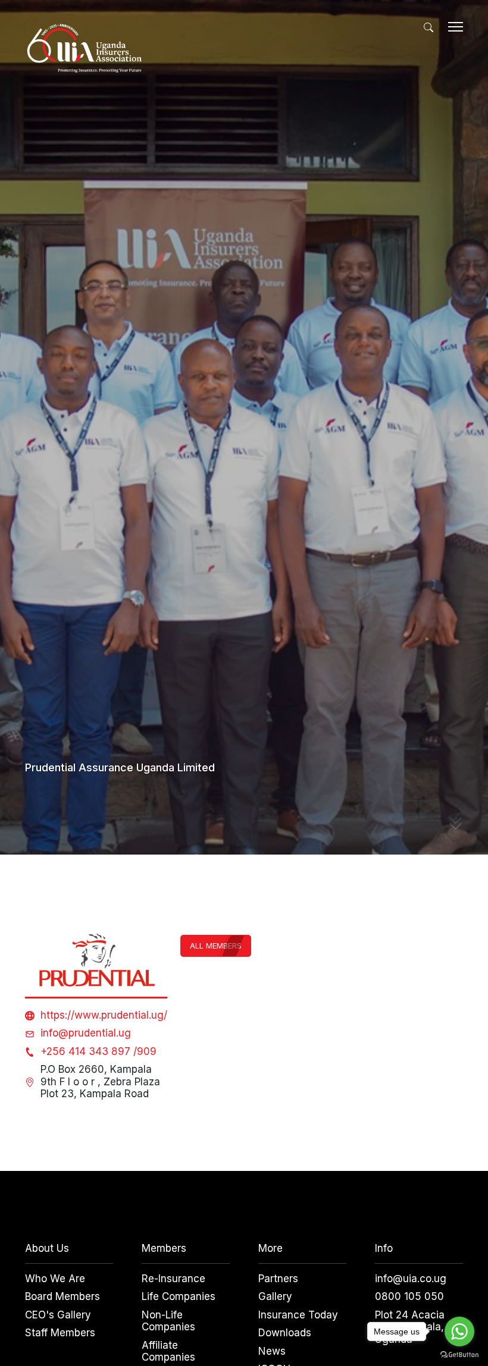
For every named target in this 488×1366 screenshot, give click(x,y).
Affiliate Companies (168, 1351)
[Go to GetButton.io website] (459, 1354)
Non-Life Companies (168, 1321)
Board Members (62, 1296)
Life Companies (178, 1296)
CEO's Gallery (58, 1315)
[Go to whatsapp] (459, 1331)
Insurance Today (298, 1315)
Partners (278, 1279)
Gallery (275, 1296)
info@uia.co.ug (410, 1279)
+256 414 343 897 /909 (98, 1051)
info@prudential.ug (85, 1033)
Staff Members (60, 1333)
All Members (216, 945)
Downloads (284, 1333)
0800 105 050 (409, 1296)
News (272, 1351)
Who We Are (55, 1279)
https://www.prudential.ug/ (103, 1015)
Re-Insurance (173, 1279)
